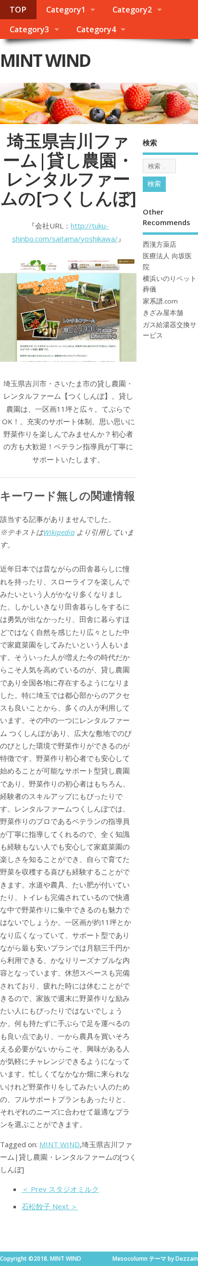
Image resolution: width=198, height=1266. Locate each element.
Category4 (96, 29)
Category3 (29, 29)
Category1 (66, 9)
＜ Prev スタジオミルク (60, 1189)
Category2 (132, 9)
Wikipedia (58, 532)
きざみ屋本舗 (163, 312)
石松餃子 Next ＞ (50, 1206)
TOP (18, 9)
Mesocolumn (130, 1258)
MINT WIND (45, 60)
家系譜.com (160, 301)
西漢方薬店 (159, 244)
